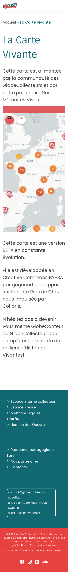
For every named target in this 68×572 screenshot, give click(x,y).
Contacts (19, 467)
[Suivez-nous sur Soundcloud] (45, 562)
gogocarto (25, 284)
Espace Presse (23, 407)
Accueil (9, 22)
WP (20, 550)
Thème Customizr (55, 550)
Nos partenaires (25, 461)
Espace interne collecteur (33, 401)
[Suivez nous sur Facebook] (22, 562)
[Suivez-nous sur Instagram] (30, 562)
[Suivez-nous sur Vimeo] (37, 562)
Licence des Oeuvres (29, 424)
